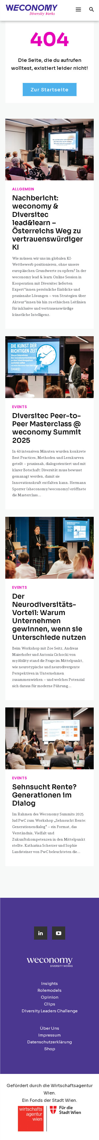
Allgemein (23, 189)
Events (19, 407)
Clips (49, 1004)
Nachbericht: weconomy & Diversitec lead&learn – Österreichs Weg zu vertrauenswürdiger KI (47, 223)
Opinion (49, 997)
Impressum (49, 1035)
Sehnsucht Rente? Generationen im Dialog (44, 795)
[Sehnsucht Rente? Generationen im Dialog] (49, 738)
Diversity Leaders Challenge (50, 1010)
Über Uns (49, 1028)
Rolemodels (49, 990)
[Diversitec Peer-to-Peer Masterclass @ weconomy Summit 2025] (49, 367)
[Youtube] (58, 933)
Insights (49, 983)
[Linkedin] (40, 933)
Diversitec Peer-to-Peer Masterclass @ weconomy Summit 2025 (46, 428)
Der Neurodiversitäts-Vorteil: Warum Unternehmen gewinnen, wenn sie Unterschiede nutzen (49, 617)
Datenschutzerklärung (49, 1041)
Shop (49, 1048)
